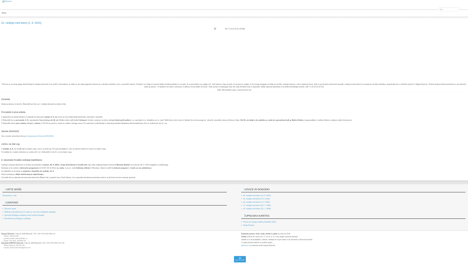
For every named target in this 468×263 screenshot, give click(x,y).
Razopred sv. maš (9, 195)
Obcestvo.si (245, 245)
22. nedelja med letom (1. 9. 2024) (21, 22)
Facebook (464, 6)
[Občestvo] (7, 1)
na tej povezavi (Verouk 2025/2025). (40, 136)
